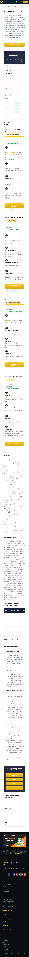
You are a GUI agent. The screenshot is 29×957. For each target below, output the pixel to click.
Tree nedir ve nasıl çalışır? (13, 651)
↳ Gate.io (8, 80)
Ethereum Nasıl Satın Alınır (8, 901)
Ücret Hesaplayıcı (6, 916)
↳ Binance (8, 75)
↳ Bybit (7, 78)
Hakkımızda (5, 940)
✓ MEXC (17, 111)
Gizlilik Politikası (6, 949)
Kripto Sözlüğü (6, 889)
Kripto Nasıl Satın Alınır (15, 6)
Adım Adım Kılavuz (10, 73)
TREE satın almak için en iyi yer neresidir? (14, 691)
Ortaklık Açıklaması (16, 853)
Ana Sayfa (8, 6)
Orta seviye (5, 886)
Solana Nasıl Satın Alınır (7, 903)
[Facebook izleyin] (9, 874)
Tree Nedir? (8, 70)
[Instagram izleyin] (17, 874)
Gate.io (7, 320)
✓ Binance (17, 103)
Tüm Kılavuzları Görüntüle (8, 906)
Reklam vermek (6, 944)
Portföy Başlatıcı (6, 918)
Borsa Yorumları (6, 891)
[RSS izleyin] (25, 874)
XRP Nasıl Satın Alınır (7, 904)
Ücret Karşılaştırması (10, 86)
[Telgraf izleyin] (20, 874)
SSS (6, 88)
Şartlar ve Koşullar (6, 947)
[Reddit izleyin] (22, 874)
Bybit (6, 240)
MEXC (6, 397)
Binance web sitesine (10, 152)
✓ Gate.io (17, 108)
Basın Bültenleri (6, 931)
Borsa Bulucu (5, 914)
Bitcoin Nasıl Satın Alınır (7, 899)
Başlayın (25, 1)
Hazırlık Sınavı (5, 921)
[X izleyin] (11, 874)
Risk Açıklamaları (6, 946)
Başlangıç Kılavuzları (7, 884)
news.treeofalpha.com (19, 116)
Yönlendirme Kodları (7, 932)
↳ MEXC (7, 83)
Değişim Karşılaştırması (7, 919)
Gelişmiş (4, 888)
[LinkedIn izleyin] (14, 874)
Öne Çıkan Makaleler (7, 929)
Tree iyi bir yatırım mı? (12, 727)
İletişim (4, 942)
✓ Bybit (17, 106)
